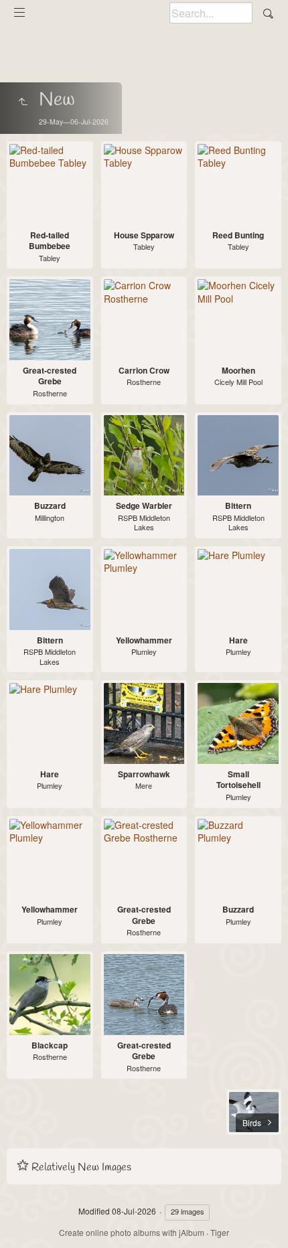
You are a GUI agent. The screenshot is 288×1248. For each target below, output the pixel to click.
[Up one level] (22, 101)
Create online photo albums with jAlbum (131, 1232)
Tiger (219, 1232)
